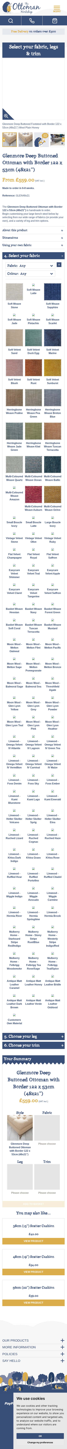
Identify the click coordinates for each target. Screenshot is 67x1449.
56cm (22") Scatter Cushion (33, 1287)
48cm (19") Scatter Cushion (33, 1257)
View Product (33, 1241)
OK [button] (40, 1436)
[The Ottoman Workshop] (21, 7)
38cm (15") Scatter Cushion (33, 1226)
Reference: (8, 195)
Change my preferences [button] (40, 1442)
